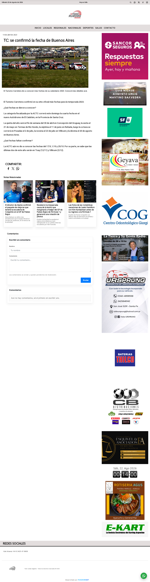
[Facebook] (143, 2)
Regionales (60, 28)
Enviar (86, 280)
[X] (139, 2)
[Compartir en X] (13, 169)
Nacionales (74, 28)
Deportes (88, 28)
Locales (47, 28)
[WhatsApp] (135, 2)
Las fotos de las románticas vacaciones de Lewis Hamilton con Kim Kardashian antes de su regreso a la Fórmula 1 (82, 208)
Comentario (13, 256)
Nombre (12, 246)
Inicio (38, 28)
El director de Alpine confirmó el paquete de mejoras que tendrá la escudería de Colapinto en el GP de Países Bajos (18, 209)
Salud (98, 28)
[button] (131, 2)
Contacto (109, 28)
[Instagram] (147, 2)
